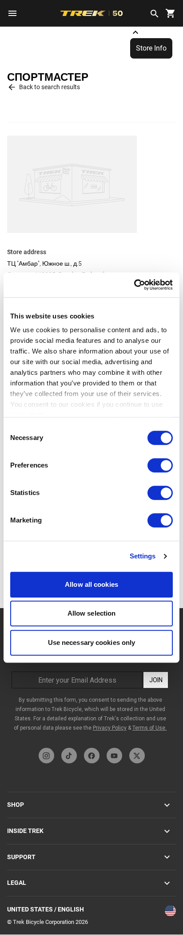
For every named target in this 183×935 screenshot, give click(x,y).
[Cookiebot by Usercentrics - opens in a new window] (134, 285)
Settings (143, 556)
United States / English (45, 909)
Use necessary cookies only (91, 642)
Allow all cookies (91, 584)
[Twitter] (137, 755)
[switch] (160, 465)
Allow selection (92, 613)
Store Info (151, 48)
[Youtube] (114, 755)
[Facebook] (91, 755)
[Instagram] (46, 755)
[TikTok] (69, 755)
